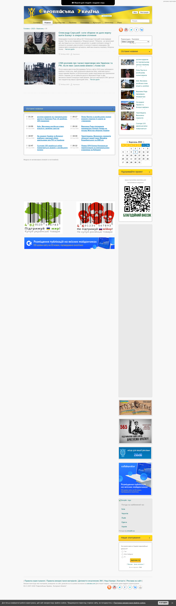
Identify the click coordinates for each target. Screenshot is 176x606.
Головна (27, 29)
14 (127, 155)
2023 (33, 29)
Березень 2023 (135, 142)
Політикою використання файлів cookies (129, 603)
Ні (124, 557)
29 (131, 162)
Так (125, 551)
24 (139, 159)
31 (139, 162)
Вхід (135, 12)
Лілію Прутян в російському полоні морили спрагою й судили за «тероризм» (142, 75)
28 (127, 162)
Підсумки (130, 564)
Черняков (76, 54)
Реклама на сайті (134, 581)
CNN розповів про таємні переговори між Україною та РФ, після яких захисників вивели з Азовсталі (85, 64)
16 (135, 155)
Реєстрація (144, 12)
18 (143, 155)
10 (139, 152)
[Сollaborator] (69, 248)
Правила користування (35, 581)
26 (148, 159)
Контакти (121, 581)
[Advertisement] (70, 99)
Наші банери (109, 581)
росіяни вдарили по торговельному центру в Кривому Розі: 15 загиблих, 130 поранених (142, 65)
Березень (40, 29)
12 (148, 152)
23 (135, 159)
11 (143, 152)
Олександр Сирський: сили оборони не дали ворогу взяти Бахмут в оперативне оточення (85, 34)
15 (131, 155)
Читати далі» (70, 49)
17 (139, 155)
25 (143, 159)
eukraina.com (91, 583)
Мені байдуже (128, 554)
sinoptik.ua (131, 531)
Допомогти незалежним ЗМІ (90, 581)
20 (123, 159)
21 (127, 159)
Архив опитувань (138, 564)
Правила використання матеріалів (62, 581)
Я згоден (163, 603)
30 (135, 162)
